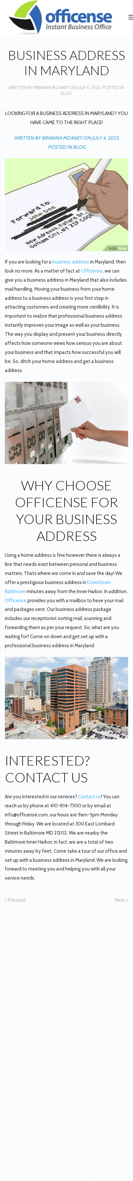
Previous (16, 900)
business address (70, 262)
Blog (66, 93)
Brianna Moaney (51, 87)
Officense (92, 271)
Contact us (89, 797)
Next (120, 900)
